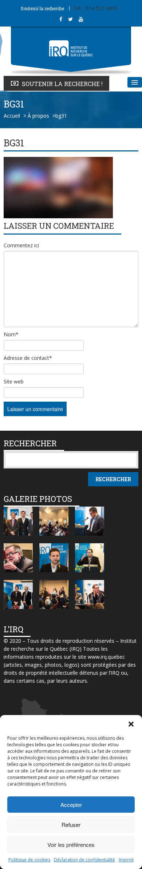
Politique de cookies (29, 860)
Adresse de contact (28, 357)
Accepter (71, 804)
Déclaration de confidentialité (84, 860)
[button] (131, 724)
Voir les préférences (71, 844)
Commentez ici (21, 245)
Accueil (12, 115)
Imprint (126, 860)
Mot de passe (25, 14)
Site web (14, 381)
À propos (38, 115)
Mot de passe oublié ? (35, 37)
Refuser (71, 824)
